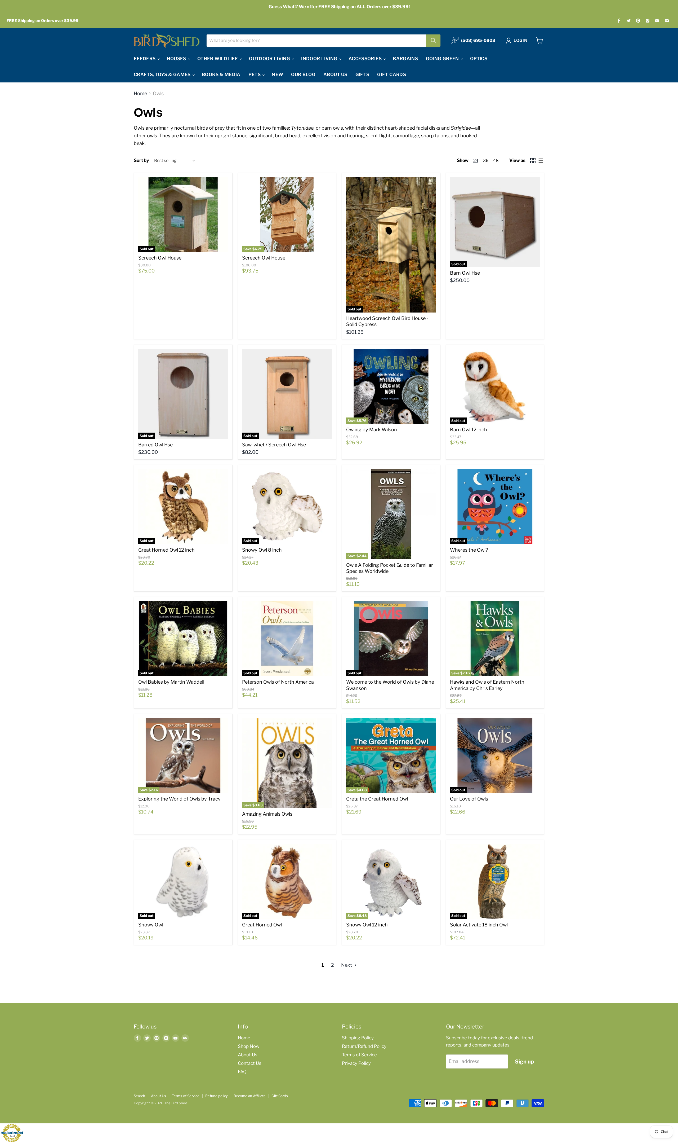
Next (347, 965)
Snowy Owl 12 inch (367, 924)
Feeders (145, 58)
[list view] (540, 161)
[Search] (433, 40)
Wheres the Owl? (469, 550)
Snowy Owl (150, 924)
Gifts (362, 74)
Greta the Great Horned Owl (377, 799)
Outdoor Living (270, 58)
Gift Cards (391, 74)
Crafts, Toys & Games (163, 74)
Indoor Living (319, 58)
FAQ (242, 1071)
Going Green (443, 58)
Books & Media (221, 74)
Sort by (141, 160)
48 (496, 160)
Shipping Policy (358, 1037)
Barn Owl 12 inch (468, 429)
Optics (478, 58)
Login (520, 40)
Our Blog (303, 74)
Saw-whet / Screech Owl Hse (274, 444)
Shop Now (248, 1046)
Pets (255, 74)
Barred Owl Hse (155, 444)
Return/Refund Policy (364, 1046)
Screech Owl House (159, 258)
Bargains (405, 58)
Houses (177, 58)
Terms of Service (359, 1054)
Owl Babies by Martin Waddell (171, 682)
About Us (335, 74)
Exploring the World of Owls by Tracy (179, 799)
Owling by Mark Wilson (371, 429)
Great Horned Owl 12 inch (166, 550)
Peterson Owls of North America (278, 682)
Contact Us (249, 1063)
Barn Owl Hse (465, 273)
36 (485, 160)
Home (140, 93)
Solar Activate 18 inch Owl (479, 924)
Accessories (366, 58)
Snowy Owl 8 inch (262, 550)
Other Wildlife (218, 58)
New (277, 74)
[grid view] (533, 161)
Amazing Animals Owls (267, 814)
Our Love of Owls (469, 799)
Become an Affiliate (250, 1096)
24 (475, 160)
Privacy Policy (356, 1063)
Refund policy (216, 1096)
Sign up (524, 1061)
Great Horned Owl (262, 924)
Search (139, 1096)
